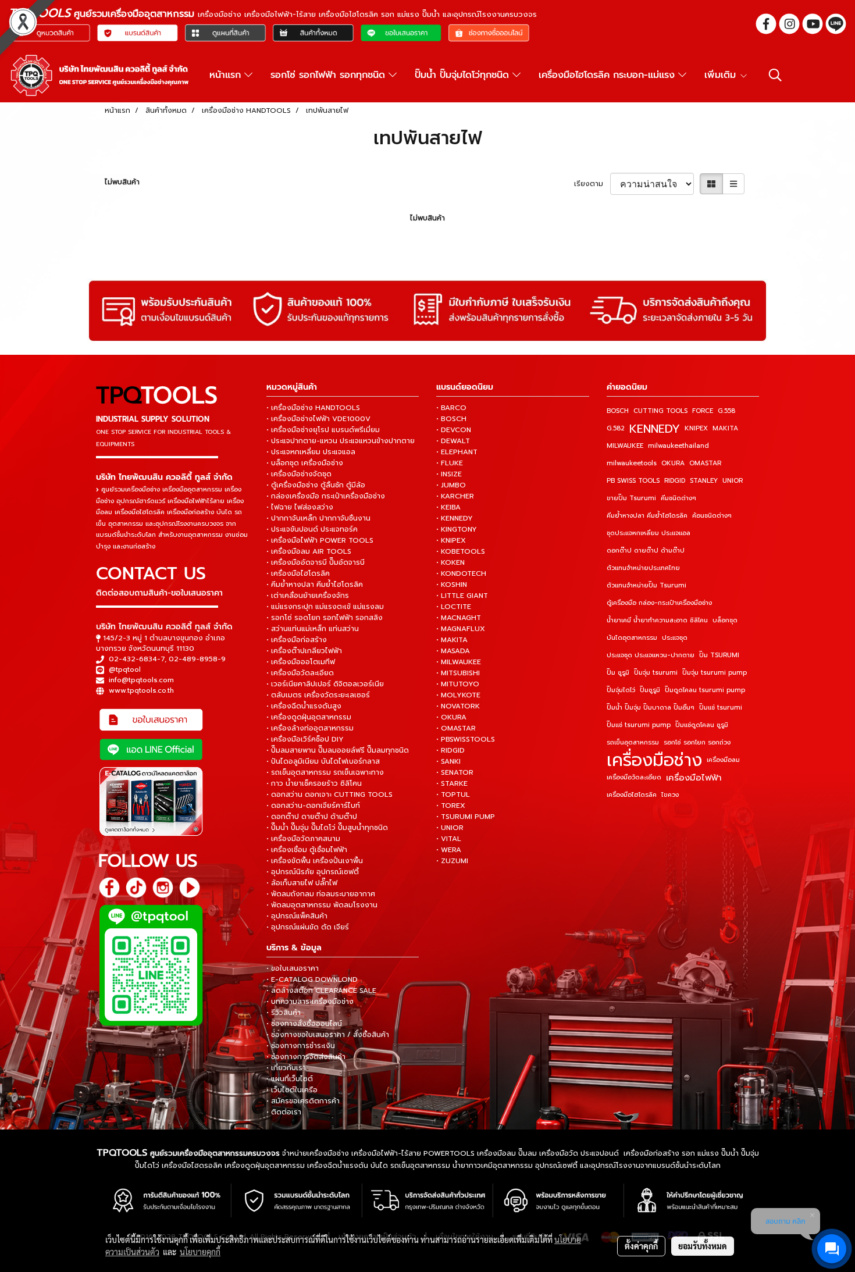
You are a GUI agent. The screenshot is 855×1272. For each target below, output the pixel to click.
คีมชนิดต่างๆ (678, 498)
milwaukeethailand (678, 446)
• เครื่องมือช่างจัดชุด (299, 474)
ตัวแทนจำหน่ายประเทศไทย (643, 568)
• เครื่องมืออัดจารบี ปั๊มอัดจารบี (315, 562)
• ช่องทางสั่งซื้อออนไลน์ (304, 1023)
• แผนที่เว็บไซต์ (289, 1079)
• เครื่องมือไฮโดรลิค (298, 573)
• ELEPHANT (457, 452)
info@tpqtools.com (141, 680)
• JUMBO (451, 485)
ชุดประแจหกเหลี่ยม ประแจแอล (648, 533)
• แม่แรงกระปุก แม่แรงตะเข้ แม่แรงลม (325, 606)
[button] (775, 75)
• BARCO (451, 407)
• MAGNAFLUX (460, 628)
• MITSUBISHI (458, 673)
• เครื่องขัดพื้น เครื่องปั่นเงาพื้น (314, 861)
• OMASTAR (456, 728)
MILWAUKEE (625, 446)
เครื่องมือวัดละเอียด (634, 777)
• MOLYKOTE (458, 695)
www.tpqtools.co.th (141, 690)
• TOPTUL (453, 794)
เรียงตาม (592, 184)
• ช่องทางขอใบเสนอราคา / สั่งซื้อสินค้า (327, 1034)
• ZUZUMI (452, 861)
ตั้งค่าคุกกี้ (641, 1246)
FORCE (702, 411)
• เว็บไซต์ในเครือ (292, 1090)
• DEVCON (453, 430)
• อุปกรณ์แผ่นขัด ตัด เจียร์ (307, 927)
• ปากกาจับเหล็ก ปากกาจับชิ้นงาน (318, 518)
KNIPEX (696, 428)
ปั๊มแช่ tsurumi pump (639, 725)
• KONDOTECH (461, 573)
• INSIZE (449, 474)
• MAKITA (452, 640)
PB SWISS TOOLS (633, 481)
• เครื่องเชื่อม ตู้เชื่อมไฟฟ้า (306, 850)
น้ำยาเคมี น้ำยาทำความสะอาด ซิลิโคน (657, 620)
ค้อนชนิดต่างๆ (712, 516)
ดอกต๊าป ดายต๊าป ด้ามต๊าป (646, 550)
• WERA (448, 850)
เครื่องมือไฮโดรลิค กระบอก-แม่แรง (608, 75)
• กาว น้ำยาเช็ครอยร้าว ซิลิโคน (314, 783)
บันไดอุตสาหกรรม (632, 638)
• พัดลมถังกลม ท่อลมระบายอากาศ (320, 894)
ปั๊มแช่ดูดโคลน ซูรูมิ (701, 725)
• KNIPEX (451, 540)
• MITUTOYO (457, 684)
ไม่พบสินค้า (122, 182)
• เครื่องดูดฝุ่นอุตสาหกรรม (308, 717)
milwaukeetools (632, 463)
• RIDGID (450, 750)
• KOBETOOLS (460, 551)
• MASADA (453, 651)
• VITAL (448, 838)
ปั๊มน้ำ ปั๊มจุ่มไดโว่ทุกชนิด (463, 75)
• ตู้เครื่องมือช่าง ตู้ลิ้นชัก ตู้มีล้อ (315, 485)
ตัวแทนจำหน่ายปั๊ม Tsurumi (646, 585)
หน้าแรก (226, 75)
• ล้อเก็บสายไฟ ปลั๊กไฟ (301, 883)
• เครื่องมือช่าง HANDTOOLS (313, 407)
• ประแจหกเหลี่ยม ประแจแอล (310, 452)
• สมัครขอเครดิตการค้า (303, 1101)
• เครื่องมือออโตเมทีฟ (300, 662)
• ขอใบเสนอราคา (292, 968)
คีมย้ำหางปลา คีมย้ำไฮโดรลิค (647, 516)
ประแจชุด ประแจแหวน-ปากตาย (650, 655)
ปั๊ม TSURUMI (719, 655)
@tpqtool (125, 669)
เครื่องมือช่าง (654, 760)
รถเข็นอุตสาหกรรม (633, 742)
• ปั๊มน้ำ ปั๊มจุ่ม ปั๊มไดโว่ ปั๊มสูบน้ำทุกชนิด (327, 827)
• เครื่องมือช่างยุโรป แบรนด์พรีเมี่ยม (323, 430)
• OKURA (451, 717)
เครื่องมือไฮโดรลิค (632, 795)
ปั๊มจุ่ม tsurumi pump (714, 673)
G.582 (616, 428)
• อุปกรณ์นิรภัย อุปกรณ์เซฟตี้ (312, 872)
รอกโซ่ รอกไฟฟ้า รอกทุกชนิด (329, 75)
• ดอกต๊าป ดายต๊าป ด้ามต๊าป (311, 816)
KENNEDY (654, 428)
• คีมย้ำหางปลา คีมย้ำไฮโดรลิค (314, 584)
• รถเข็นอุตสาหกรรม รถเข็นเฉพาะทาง (325, 772)
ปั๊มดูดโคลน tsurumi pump (705, 690)
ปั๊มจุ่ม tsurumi (656, 673)
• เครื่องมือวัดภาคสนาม (303, 838)
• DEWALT (453, 441)
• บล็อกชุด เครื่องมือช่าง (304, 463)
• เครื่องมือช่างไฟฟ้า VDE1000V (318, 419)
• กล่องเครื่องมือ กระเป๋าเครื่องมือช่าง (325, 496)
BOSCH (618, 411)
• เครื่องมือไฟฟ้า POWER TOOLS (319, 540)
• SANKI (448, 761)
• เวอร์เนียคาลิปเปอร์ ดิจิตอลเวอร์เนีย (325, 684)
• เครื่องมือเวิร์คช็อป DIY (305, 739)
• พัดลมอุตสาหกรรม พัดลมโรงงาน (321, 905)
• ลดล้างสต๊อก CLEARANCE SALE (321, 990)
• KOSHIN (451, 584)
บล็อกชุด (725, 620)
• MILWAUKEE (458, 662)
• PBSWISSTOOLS (465, 739)
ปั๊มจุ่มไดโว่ (621, 690)
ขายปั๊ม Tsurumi (631, 498)
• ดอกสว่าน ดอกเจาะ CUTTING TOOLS (329, 794)
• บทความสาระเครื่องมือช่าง (310, 1001)
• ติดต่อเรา (283, 1112)
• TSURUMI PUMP (465, 816)
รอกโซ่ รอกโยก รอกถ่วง (697, 742)
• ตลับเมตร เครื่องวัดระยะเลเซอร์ (318, 695)
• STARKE (452, 783)
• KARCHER (455, 496)
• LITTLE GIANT (462, 595)
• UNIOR (450, 827)
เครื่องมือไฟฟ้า (694, 777)
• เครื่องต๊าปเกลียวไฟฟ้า (304, 651)
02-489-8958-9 (197, 659)
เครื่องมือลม (723, 760)
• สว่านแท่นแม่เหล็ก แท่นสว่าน (312, 628)
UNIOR (732, 481)
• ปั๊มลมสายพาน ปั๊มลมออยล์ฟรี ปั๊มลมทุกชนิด (337, 750)
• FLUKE (449, 463)
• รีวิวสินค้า (283, 1012)
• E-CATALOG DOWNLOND (312, 979)
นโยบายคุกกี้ (200, 1251)
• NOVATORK (458, 706)
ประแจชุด (674, 638)
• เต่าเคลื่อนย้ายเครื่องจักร (307, 595)
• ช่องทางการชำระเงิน (300, 1046)
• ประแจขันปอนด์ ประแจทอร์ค (312, 529)
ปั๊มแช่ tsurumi (720, 707)
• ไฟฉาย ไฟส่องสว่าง (299, 507)
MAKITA (725, 428)
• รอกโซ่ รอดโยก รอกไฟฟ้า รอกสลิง (324, 617)
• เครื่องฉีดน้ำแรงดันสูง (303, 706)
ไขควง (670, 795)
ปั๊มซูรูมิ (650, 690)
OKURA (673, 463)
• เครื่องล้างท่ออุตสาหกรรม (310, 728)
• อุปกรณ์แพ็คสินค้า (296, 916)
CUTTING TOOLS (660, 411)
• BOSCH (451, 419)
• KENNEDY (454, 518)
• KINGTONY (456, 529)
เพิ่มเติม (721, 75)
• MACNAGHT (458, 617)
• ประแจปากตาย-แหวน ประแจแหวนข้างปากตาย (340, 441)
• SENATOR (454, 772)
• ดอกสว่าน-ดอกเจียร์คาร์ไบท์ (313, 805)
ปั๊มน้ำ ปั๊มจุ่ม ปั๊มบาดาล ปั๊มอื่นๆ (650, 707)
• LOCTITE (453, 606)
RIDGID (674, 481)
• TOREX (450, 805)
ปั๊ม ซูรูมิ (618, 673)
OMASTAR (705, 463)
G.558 (726, 411)
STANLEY (704, 481)
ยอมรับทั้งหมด (702, 1246)
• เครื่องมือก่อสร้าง (296, 640)
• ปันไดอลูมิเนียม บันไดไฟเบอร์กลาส (323, 761)
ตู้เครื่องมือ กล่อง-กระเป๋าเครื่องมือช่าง (659, 603)
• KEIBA (448, 507)
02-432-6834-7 (137, 659)
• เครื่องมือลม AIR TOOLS (308, 551)
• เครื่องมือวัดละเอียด (300, 673)
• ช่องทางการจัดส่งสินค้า (305, 1057)
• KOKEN (450, 562)
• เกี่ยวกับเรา (286, 1068)
